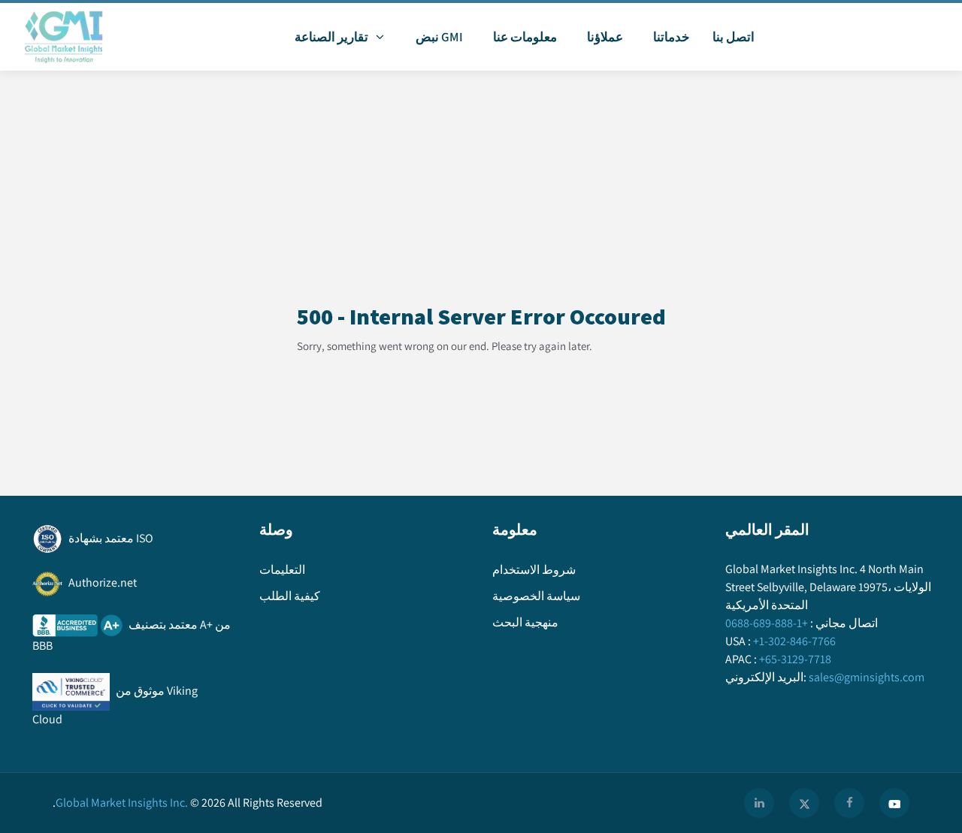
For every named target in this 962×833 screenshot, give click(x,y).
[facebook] (849, 803)
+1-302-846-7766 (794, 641)
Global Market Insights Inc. (120, 802)
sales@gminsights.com (866, 677)
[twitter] (804, 803)
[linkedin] (759, 803)
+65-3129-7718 (795, 659)
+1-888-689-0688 (766, 623)
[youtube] (894, 803)
